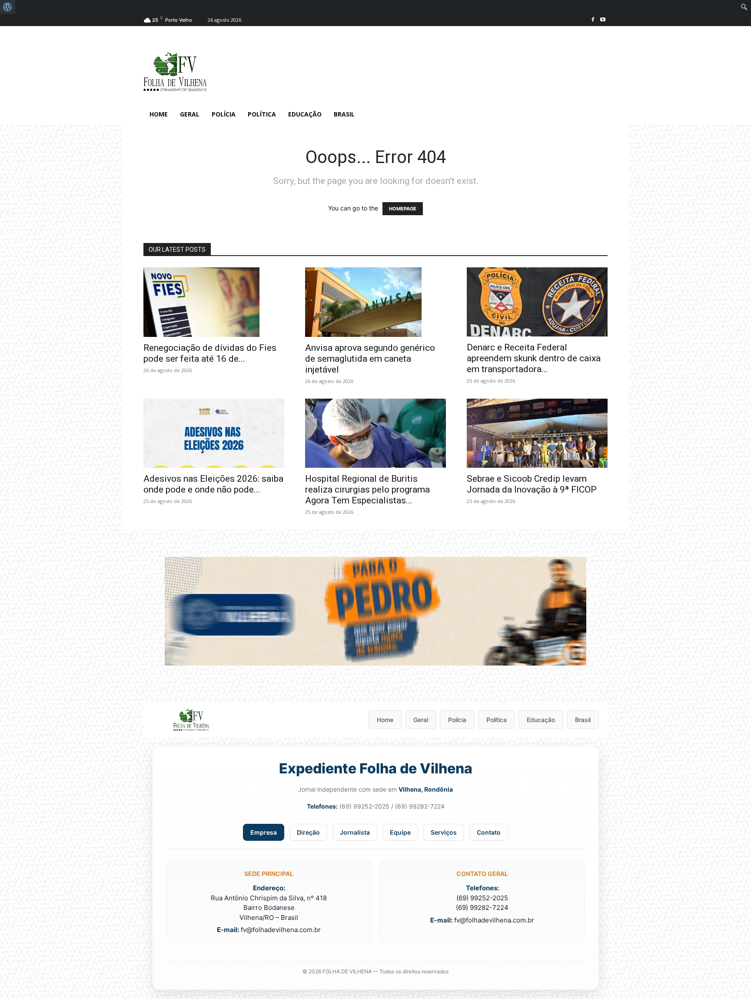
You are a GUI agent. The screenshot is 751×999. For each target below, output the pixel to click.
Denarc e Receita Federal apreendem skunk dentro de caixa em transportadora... (534, 358)
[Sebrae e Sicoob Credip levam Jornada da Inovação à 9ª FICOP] (537, 433)
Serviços (444, 832)
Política (496, 719)
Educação (541, 719)
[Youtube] (603, 20)
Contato (489, 832)
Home (385, 719)
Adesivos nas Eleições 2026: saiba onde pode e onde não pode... (213, 484)
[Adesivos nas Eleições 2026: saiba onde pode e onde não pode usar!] (213, 433)
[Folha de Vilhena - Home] (191, 720)
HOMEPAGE (402, 209)
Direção (308, 832)
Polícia (457, 719)
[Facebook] (593, 20)
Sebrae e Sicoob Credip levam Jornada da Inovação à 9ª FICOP (532, 484)
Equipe (400, 832)
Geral (420, 719)
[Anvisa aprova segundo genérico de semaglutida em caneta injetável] (375, 302)
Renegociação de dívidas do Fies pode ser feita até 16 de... (209, 353)
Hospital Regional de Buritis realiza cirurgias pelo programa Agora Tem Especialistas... (367, 489)
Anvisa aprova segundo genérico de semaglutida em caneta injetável (370, 359)
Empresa (263, 832)
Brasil (583, 719)
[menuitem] (7, 7)
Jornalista (355, 832)
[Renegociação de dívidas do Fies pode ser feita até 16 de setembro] (213, 302)
